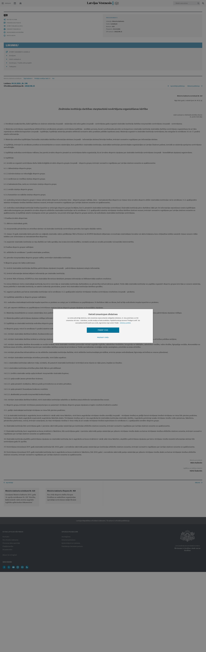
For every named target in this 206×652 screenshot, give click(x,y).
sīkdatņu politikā (125, 323)
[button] (103, 337)
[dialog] (103, 326)
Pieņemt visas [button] (103, 330)
